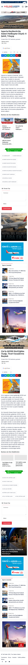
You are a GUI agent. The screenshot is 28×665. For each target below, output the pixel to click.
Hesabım (14, 658)
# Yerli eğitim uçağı (20, 496)
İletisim (2, 660)
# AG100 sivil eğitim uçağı (8, 478)
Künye (9, 658)
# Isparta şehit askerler (8, 174)
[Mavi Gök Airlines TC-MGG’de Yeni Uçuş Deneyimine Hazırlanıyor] (14, 271)
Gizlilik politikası (21, 658)
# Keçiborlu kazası (7, 178)
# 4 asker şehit (6, 155)
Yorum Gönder (7, 208)
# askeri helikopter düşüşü (9, 159)
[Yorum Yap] (14, 52)
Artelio (22, 654)
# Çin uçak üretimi (6, 489)
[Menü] (2, 6)
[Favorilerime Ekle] (11, 52)
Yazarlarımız (4, 658)
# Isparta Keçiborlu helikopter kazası (12, 170)
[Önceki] (2, 227)
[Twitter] (6, 662)
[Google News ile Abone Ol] (6, 48)
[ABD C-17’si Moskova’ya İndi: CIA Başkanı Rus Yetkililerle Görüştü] (14, 293)
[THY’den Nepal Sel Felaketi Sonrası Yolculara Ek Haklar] (14, 278)
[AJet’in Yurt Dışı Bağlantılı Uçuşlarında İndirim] (14, 301)
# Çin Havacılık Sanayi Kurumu (9, 485)
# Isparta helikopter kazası (9, 166)
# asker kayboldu (17, 155)
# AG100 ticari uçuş (7, 482)
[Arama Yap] (23, 6)
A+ (17, 52)
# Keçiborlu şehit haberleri (9, 181)
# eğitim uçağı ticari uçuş (8, 493)
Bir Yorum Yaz (6, 188)
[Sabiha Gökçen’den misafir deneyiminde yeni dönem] (14, 227)
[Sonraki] (26, 227)
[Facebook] (2, 662)
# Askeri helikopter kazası (9, 163)
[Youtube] (9, 662)
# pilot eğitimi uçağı (7, 496)
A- (21, 52)
